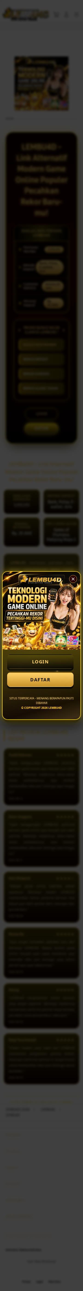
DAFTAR (40, 680)
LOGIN (40, 662)
